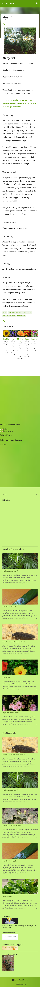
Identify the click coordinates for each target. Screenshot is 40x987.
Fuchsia (34, 339)
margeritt (27, 312)
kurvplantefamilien (15, 312)
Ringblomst (20, 340)
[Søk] (37, 3)
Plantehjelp (10, 3)
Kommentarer (8, 431)
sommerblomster (9, 316)
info (4, 312)
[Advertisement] (20, 399)
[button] (3, 24)
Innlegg (5, 429)
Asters (13, 339)
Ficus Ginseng (7, 896)
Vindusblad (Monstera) (10, 571)
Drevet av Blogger (21, 980)
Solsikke (6, 339)
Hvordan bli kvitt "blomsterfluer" (13, 642)
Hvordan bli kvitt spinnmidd (11, 825)
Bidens (27, 339)
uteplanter (21, 316)
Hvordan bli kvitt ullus (9, 606)
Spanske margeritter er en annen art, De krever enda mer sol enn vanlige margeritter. (19, 103)
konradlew (23, 984)
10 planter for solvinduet (10, 712)
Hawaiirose (6, 677)
